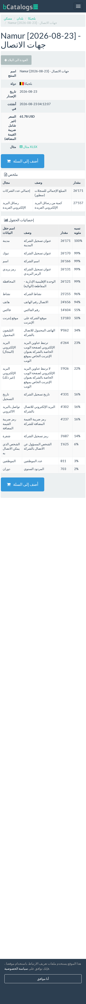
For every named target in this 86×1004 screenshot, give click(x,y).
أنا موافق (43, 979)
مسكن (8, 18)
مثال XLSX (30, 147)
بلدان (20, 18)
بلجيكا (32, 18)
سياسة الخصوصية (16, 968)
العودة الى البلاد (17, 60)
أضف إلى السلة (24, 161)
